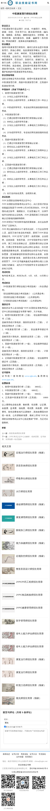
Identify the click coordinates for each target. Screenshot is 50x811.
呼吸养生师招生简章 (26, 478)
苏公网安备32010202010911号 (25, 772)
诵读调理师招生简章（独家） (31, 504)
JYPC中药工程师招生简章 (29, 582)
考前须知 (24, 754)
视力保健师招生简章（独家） (31, 543)
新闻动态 (6, 754)
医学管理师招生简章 (26, 620)
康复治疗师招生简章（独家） (31, 659)
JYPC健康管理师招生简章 (29, 607)
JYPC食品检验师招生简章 (29, 595)
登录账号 (18, 727)
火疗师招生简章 (24, 491)
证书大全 (33, 754)
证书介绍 (15, 754)
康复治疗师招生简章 (26, 672)
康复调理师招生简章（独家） (31, 517)
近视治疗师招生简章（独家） (31, 452)
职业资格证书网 (24, 765)
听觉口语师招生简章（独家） (31, 685)
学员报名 (42, 754)
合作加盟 (19, 757)
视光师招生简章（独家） (28, 698)
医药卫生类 (10, 8)
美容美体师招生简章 (17, 433)
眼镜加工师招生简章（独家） (31, 530)
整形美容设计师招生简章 (28, 569)
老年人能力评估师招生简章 (30, 633)
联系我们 (28, 757)
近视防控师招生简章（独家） (31, 556)
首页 (2, 8)
